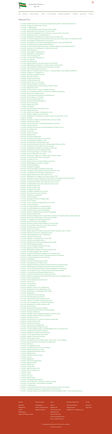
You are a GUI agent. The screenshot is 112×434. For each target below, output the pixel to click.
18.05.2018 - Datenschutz (27, 344)
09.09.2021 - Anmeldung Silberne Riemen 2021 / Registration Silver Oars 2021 (39, 182)
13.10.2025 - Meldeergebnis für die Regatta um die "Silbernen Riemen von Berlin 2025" (42, 37)
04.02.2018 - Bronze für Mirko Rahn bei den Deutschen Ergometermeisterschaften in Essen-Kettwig (45, 387)
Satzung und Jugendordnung (57, 416)
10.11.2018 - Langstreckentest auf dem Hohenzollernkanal (35, 298)
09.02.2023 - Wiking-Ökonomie (28, 135)
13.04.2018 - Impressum (27, 376)
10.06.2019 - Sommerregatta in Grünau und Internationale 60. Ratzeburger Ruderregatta (42, 270)
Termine (20, 409)
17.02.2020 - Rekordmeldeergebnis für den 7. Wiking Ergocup (36, 234)
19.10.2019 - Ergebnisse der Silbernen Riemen (32, 247)
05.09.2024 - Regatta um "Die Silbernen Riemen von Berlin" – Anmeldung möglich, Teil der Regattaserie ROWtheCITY (49, 70)
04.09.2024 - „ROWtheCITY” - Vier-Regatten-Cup (32, 72)
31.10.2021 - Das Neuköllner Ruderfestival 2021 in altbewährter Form (37, 172)
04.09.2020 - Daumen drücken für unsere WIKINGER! (33, 221)
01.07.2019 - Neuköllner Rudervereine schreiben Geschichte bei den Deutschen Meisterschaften (44, 264)
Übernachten (83, 14)
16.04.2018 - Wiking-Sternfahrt (28, 353)
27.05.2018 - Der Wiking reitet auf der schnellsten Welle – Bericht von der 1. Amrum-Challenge (43, 340)
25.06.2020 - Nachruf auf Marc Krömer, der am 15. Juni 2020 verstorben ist (39, 225)
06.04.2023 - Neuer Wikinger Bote (29, 129)
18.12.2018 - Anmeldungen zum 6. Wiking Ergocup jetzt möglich (36, 291)
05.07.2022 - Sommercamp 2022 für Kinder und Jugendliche (35, 157)
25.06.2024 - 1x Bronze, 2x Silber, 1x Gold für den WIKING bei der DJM (37, 89)
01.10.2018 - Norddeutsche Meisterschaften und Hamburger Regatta (37, 310)
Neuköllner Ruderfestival (64, 14)
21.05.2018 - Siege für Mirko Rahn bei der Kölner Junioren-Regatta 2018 (38, 342)
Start (19, 14)
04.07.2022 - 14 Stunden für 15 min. (29, 159)
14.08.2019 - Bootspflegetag (27, 259)
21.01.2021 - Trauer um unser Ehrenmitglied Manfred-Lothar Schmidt (38, 202)
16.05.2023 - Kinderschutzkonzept (29, 125)
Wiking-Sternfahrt (71, 407)
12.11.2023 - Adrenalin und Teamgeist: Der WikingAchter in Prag (36, 112)
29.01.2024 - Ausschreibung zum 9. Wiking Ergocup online (35, 108)
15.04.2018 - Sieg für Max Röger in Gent (30, 368)
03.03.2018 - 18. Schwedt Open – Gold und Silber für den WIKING (36, 383)
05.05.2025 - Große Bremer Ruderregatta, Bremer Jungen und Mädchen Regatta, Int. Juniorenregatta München (48, 46)
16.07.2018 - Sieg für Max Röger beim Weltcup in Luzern (34, 327)
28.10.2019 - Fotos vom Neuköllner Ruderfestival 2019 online (35, 246)
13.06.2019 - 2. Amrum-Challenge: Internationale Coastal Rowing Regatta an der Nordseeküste (44, 268)
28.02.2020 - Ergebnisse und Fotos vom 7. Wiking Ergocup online (36, 232)
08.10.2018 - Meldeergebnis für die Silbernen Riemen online (35, 304)
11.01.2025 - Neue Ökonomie (28, 59)
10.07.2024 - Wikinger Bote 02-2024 (29, 87)
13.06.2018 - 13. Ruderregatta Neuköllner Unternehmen (34, 334)
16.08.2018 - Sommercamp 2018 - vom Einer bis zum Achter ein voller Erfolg (39, 319)
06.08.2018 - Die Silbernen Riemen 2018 (30, 321)
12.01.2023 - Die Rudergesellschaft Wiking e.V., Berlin (34, 140)
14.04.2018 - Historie (26, 372)
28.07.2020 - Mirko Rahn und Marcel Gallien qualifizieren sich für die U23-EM (39, 223)
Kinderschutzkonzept (55, 414)
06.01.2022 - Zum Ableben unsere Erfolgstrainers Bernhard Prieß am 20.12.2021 (40, 170)
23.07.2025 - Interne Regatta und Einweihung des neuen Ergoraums (37, 40)
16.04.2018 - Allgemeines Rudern (29, 362)
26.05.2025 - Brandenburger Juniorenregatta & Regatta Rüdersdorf (37, 44)
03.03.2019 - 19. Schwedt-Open (28, 285)
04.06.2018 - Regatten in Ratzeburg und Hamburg (33, 336)
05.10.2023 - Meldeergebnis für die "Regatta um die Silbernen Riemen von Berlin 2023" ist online (44, 116)
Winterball (75, 14)
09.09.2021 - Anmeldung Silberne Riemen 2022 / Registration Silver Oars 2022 (39, 183)
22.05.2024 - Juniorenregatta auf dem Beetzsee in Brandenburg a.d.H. (38, 95)
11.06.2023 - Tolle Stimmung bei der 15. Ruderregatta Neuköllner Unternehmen (40, 123)
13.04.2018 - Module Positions (28, 377)
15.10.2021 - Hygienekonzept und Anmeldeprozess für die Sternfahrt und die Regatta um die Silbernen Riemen (48, 178)
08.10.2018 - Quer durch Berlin (28, 306)
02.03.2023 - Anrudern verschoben (29, 133)
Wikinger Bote (21, 407)
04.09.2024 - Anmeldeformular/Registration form (33, 74)
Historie (52, 405)
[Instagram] (93, 2)
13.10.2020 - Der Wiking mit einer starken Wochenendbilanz (35, 210)
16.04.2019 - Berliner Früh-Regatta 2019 (30, 278)
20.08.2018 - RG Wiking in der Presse (30, 317)
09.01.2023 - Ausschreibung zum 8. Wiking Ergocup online (35, 142)
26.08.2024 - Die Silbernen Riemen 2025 (30, 80)
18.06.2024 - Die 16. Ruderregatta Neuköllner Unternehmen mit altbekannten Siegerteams (43, 91)
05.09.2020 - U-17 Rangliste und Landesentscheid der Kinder (35, 219)
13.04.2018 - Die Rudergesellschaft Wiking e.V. (32, 379)
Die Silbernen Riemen (72, 405)
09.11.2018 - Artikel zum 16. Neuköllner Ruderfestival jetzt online (36, 300)
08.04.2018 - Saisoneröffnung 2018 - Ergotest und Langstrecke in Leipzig (38, 381)
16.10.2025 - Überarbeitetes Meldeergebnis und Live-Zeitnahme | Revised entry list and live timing (45, 33)
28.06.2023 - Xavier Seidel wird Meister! (30, 121)
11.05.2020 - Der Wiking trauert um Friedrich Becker (33, 227)
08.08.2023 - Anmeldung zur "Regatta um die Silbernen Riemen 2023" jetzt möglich (41, 119)
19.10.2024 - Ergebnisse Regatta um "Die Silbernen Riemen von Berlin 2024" (39, 63)
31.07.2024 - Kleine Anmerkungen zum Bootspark (33, 84)
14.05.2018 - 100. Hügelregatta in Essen (30, 345)
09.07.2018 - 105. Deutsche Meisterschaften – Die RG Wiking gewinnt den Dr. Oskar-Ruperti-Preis (44, 328)
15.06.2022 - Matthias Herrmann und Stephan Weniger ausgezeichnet (38, 161)
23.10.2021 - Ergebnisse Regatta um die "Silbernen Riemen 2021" (36, 174)
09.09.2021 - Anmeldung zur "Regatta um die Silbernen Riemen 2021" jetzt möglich (41, 180)
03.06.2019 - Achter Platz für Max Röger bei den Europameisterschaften (38, 274)
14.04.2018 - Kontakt (26, 374)
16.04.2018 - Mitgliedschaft (27, 359)
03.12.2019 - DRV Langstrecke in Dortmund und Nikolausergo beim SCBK (38, 242)
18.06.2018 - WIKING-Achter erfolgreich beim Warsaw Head (35, 332)
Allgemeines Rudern (40, 409)
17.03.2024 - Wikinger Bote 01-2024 (29, 104)
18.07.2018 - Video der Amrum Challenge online (32, 325)
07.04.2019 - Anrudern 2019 (27, 281)
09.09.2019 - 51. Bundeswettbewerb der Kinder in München (35, 257)
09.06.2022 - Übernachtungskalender (30, 165)
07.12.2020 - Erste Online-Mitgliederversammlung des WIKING (36, 208)
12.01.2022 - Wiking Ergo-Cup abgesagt (30, 167)
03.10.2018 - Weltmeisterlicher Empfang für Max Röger (34, 308)
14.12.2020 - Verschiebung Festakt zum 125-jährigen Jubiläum (36, 206)
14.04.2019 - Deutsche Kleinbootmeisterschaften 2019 (34, 280)
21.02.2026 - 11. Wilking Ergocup (29, 27)
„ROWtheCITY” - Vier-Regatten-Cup (75, 409)
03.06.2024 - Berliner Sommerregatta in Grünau (32, 93)
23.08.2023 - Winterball (26, 118)
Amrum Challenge (51, 14)
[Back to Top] (109, 431)
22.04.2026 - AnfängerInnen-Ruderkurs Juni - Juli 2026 (34, 25)
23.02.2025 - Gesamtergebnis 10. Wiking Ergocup (33, 52)
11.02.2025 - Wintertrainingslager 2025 (30, 55)
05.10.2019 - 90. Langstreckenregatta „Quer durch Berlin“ (35, 251)
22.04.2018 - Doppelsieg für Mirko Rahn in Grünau (33, 351)
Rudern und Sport (34, 14)
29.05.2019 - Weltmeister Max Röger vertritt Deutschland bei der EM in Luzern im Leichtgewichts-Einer (46, 276)
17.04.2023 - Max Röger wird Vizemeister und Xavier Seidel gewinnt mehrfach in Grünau (42, 127)
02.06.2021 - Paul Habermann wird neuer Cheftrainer (34, 193)
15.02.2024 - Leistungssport (27, 106)
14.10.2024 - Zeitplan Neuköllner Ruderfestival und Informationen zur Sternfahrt (40, 67)
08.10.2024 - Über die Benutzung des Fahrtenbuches (33, 69)
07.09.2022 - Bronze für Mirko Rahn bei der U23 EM (33, 153)
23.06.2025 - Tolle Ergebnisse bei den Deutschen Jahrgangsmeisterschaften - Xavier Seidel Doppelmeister (46, 42)
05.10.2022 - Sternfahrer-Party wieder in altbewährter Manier (36, 150)
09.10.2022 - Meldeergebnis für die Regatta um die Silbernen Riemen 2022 (39, 148)
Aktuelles (25, 14)
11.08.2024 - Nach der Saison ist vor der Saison (32, 82)
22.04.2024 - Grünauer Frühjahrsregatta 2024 (32, 99)
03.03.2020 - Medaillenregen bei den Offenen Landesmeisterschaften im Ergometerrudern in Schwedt (45, 231)
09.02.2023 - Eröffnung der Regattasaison (31, 136)
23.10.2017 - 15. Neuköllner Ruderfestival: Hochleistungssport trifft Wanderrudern (41, 389)
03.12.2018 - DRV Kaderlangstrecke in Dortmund (33, 296)
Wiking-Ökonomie (54, 412)
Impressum (88, 405)
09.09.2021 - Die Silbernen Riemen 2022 (30, 187)
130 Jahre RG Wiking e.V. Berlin (25, 414)
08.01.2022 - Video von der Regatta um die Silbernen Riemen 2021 (37, 168)
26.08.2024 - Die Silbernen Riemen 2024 (30, 78)
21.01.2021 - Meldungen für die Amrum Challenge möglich (35, 199)
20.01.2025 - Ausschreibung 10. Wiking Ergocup (32, 57)
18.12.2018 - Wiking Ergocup (28, 293)
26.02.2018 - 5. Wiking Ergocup (28, 385)
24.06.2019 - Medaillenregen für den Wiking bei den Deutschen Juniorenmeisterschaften (42, 266)
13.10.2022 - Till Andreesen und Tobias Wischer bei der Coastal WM (37, 146)
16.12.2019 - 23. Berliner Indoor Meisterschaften (32, 240)
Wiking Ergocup (22, 412)
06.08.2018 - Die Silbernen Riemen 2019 (30, 323)
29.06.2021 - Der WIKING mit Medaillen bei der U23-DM (34, 191)
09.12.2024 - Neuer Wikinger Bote (29, 61)
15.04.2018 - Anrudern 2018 (27, 366)
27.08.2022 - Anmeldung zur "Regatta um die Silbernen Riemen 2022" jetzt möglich (41, 155)
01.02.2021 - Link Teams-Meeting (29, 197)
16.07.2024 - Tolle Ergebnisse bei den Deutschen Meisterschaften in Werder (39, 86)
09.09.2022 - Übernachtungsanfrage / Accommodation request (36, 151)
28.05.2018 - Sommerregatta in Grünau (30, 338)
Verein (43, 14)
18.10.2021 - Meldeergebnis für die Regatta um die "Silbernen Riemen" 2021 (39, 176)
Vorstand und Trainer (55, 409)
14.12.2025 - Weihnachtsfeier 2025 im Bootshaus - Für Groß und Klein (38, 31)
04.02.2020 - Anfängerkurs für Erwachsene (31, 236)
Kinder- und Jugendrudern (41, 407)
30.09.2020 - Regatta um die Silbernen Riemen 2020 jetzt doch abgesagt (38, 212)
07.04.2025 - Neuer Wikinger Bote (29, 50)
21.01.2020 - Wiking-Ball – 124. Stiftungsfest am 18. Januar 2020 (36, 238)
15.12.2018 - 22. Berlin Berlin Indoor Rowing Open (33, 295)
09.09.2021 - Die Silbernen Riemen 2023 (30, 189)
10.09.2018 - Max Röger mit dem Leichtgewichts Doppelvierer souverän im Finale (40, 313)
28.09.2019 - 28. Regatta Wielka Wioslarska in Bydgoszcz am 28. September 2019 (40, 253)
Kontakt (91, 14)
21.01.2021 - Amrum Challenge (28, 200)
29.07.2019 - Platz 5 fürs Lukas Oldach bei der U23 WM (34, 261)
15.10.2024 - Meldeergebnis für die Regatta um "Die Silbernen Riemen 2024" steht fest (42, 65)
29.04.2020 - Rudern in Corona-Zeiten (30, 229)
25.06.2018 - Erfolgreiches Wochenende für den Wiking (34, 330)
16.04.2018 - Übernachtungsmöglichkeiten (31, 360)
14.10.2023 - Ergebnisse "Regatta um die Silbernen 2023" (34, 114)
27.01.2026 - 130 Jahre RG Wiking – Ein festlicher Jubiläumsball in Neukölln (39, 29)
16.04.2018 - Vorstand (26, 357)
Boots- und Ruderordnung (56, 419)
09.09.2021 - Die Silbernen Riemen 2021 (30, 185)
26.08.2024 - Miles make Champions (29, 76)
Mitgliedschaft (53, 407)
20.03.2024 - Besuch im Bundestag (29, 103)
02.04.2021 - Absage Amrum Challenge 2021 (31, 195)
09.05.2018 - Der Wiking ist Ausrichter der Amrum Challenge (35, 347)
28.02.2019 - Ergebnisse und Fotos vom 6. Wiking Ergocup (35, 287)
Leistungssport (39, 405)
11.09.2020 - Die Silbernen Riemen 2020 (30, 214)
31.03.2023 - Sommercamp (27, 131)
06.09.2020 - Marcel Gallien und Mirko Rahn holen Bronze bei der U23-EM (39, 217)
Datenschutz (89, 407)
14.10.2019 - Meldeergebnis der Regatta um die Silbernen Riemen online (38, 249)
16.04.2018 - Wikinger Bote (27, 364)
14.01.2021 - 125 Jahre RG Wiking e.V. (30, 204)
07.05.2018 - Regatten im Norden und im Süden (32, 349)
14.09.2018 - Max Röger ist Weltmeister (30, 312)
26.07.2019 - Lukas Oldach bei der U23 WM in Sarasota (34, 263)
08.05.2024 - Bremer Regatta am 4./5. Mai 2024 (32, 97)
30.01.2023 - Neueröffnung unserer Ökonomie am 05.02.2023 (36, 138)
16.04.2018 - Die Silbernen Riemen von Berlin (32, 355)
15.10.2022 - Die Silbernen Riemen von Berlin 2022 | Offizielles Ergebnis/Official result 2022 (43, 144)
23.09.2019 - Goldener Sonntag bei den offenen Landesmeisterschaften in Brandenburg (42, 255)
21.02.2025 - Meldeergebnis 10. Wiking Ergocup (32, 54)
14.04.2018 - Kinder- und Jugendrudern (30, 370)
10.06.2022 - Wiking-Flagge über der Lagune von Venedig (34, 163)
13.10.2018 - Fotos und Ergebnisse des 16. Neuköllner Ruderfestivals (37, 302)
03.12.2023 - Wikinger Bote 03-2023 (29, 110)
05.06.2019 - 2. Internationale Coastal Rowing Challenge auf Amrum (37, 272)
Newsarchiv (21, 405)
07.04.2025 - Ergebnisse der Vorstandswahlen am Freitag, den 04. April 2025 (39, 48)
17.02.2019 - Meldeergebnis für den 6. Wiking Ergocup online (35, 289)
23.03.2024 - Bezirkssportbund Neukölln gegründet (33, 101)
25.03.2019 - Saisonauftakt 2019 (28, 283)
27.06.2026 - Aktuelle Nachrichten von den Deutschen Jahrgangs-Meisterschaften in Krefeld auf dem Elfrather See (48, 23)
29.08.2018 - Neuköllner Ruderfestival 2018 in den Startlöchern (36, 315)
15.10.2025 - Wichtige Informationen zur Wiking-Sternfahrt (35, 35)
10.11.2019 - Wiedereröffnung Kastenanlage (31, 244)
